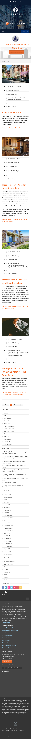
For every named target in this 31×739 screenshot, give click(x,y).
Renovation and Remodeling (8, 632)
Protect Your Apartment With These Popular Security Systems (13, 470)
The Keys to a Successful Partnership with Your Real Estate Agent (14, 371)
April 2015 (7, 536)
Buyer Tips (11, 170)
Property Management (7, 627)
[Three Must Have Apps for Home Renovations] (15, 146)
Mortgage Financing (6, 642)
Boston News (12, 350)
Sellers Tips (25, 267)
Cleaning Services (6, 637)
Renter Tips (7, 436)
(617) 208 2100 (21, 23)
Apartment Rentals (9, 561)
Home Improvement (13, 171)
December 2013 (8, 554)
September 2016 (8, 518)
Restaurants (7, 439)
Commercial (7, 567)
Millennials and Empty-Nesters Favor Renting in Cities (13, 462)
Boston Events (19, 98)
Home (3, 61)
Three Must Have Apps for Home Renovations (12, 486)
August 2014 (7, 549)
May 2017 (7, 505)
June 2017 (7, 502)
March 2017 (7, 510)
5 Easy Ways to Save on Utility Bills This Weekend (14, 474)
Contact (6, 580)
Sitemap (17, 728)
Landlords (7, 569)
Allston (6, 413)
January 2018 (7, 494)
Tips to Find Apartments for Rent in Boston (16, 456)
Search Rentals (16, 56)
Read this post (12, 106)
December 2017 (8, 497)
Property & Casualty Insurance (9, 645)
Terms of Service (5, 730)
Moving (3, 647)
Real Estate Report (9, 434)
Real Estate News (16, 267)
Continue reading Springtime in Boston (12, 127)
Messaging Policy (5, 732)
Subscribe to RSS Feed (16, 52)
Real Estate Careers (6, 640)
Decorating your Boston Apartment (14, 458)
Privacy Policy (14, 730)
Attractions (11, 98)
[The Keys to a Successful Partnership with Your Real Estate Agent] (15, 326)
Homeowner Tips (22, 172)
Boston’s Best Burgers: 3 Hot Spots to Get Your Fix (15, 479)
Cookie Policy (21, 730)
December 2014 (8, 543)
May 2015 (7, 533)
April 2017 (7, 507)
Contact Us (7, 661)
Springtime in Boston (11, 112)
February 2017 (8, 512)
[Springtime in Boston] (15, 74)
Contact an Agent (6, 622)
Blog (8, 61)
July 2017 (6, 499)
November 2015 (8, 528)
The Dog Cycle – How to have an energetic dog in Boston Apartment (15, 452)
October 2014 (8, 546)
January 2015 (7, 541)
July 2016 (6, 520)
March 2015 (7, 538)
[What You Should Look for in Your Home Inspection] (15, 239)
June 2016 (7, 523)
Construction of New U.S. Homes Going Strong (14, 466)
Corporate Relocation (7, 635)
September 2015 (8, 530)
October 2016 (8, 515)
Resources (7, 572)
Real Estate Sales (8, 564)
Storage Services (12, 647)
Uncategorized (16, 99)
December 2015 (8, 525)
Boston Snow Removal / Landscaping (10, 630)
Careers (6, 577)
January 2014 (7, 551)
